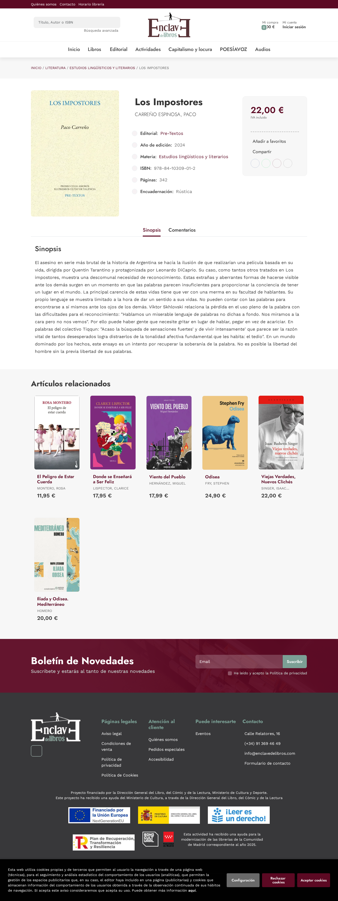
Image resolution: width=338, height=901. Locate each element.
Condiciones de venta (116, 746)
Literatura (55, 68)
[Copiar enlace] (287, 163)
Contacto (67, 4)
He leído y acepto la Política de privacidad (270, 673)
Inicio (36, 68)
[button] (270, 25)
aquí (192, 890)
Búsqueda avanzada (101, 30)
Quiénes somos (43, 4)
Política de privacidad (111, 762)
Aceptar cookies (314, 880)
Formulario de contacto (267, 763)
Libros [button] (94, 49)
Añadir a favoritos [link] (269, 141)
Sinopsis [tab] (152, 230)
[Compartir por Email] (276, 163)
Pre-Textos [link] (171, 133)
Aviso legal (111, 733)
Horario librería (91, 4)
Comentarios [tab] (182, 230)
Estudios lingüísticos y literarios (102, 68)
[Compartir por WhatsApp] (266, 163)
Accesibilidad (161, 759)
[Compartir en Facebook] (255, 163)
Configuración (243, 880)
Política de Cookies (119, 775)
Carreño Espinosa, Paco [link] (165, 114)
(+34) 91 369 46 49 (262, 743)
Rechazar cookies (278, 880)
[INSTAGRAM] (36, 750)
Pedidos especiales (166, 749)
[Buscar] (112, 22)
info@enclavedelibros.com (269, 753)
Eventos (203, 733)
